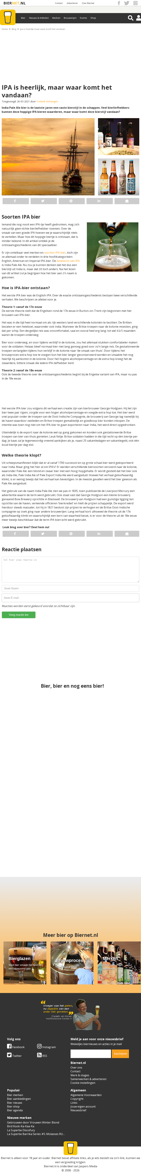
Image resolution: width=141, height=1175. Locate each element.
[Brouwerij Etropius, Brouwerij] (70, 714)
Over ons (76, 1067)
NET (15, 3)
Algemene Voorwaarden (86, 1095)
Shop (93, 17)
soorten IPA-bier (55, 252)
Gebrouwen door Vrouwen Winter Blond (33, 1122)
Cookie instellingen (82, 1083)
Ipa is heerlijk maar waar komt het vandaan (42, 29)
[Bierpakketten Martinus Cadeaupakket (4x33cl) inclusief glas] (70, 775)
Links (73, 1103)
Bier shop (13, 1106)
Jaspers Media (88, 1166)
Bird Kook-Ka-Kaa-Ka (20, 1126)
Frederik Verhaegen (47, 101)
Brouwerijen (70, 17)
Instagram (49, 1047)
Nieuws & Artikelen (39, 17)
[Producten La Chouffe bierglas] (116, 775)
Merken (56, 17)
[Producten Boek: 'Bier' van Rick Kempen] (116, 714)
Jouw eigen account (83, 1106)
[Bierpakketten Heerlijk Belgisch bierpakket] (19, 836)
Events (83, 17)
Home (5, 29)
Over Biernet (88, 3)
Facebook (18, 1047)
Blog (14, 29)
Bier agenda (15, 1110)
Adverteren (72, 3)
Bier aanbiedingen (19, 1099)
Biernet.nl (50, 1166)
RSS (44, 1056)
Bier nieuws (14, 1103)
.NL (22, 3)
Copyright (76, 1099)
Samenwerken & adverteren (88, 1079)
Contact (59, 3)
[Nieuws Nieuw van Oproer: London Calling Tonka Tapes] (53, 836)
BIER (7, 3)
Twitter (17, 1056)
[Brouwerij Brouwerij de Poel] (122, 836)
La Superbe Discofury (21, 1130)
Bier (23, 17)
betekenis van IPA (68, 261)
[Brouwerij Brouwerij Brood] (87, 836)
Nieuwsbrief (78, 1110)
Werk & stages (79, 1075)
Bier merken (15, 1095)
